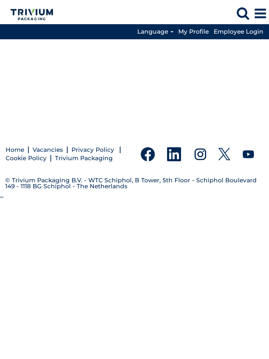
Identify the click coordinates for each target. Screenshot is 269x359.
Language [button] (153, 31)
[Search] (242, 13)
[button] (260, 14)
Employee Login (238, 31)
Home (15, 150)
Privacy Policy (93, 150)
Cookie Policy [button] (26, 158)
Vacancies (48, 150)
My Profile (193, 31)
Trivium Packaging (84, 158)
